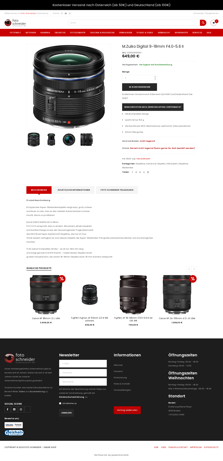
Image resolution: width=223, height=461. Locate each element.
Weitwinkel (127, 167)
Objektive (140, 163)
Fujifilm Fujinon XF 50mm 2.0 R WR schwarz (89, 319)
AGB (156, 447)
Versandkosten (143, 159)
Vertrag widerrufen (127, 410)
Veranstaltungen (122, 390)
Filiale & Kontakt (122, 383)
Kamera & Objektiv (156, 163)
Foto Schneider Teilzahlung (117, 190)
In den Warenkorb (141, 87)
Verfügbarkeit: (130, 64)
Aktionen (118, 365)
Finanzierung (120, 377)
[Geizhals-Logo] (14, 432)
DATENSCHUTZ (211, 447)
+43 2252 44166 (176, 414)
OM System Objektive (177, 163)
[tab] (39, 190)
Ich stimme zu (70, 403)
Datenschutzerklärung (71, 397)
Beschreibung (39, 190)
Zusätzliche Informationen (74, 190)
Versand (118, 371)
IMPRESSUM (196, 447)
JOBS (163, 447)
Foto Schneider (28, 13)
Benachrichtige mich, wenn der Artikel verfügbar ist (152, 107)
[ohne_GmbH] (21, 358)
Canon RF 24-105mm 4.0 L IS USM (177, 318)
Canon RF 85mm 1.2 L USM (46, 318)
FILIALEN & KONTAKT (178, 447)
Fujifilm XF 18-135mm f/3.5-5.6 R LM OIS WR (133, 319)
